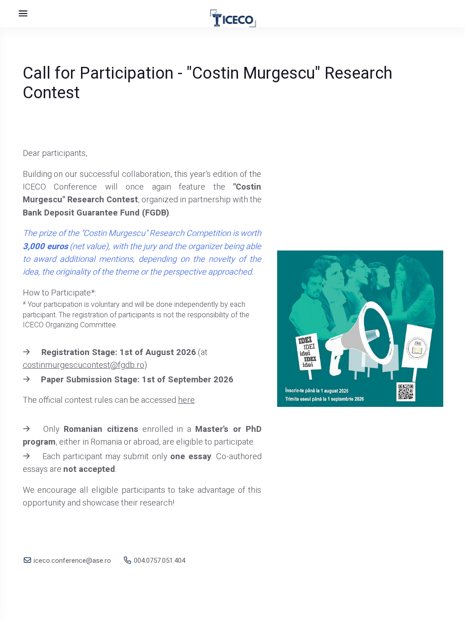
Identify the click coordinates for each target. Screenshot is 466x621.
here (186, 400)
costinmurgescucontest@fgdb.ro (83, 365)
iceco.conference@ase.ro (71, 561)
